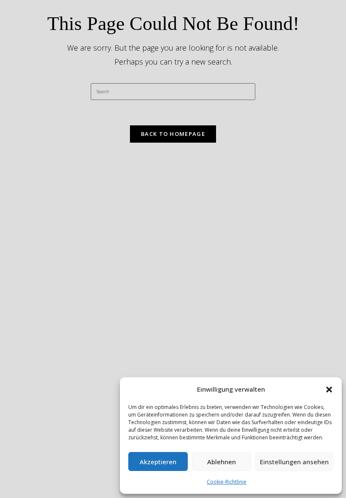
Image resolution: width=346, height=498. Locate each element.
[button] (329, 389)
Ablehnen (221, 461)
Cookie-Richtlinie (226, 481)
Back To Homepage (173, 134)
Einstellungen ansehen (294, 461)
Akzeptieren (158, 461)
